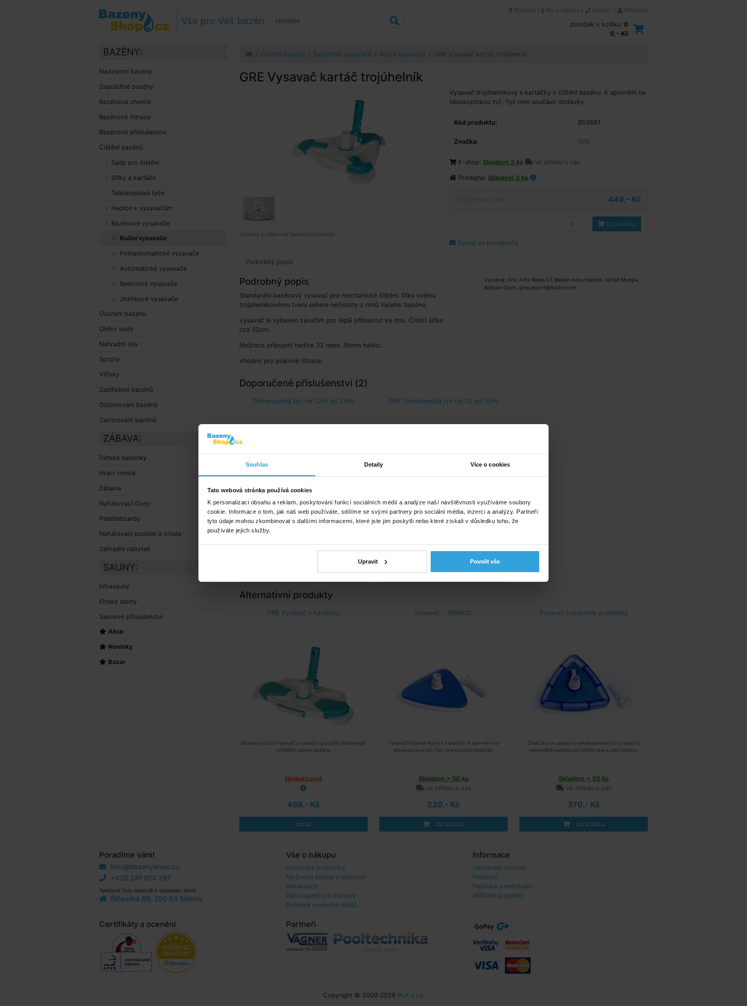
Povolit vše (485, 561)
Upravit (368, 561)
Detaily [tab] (373, 464)
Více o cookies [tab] (490, 464)
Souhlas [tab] (256, 464)
